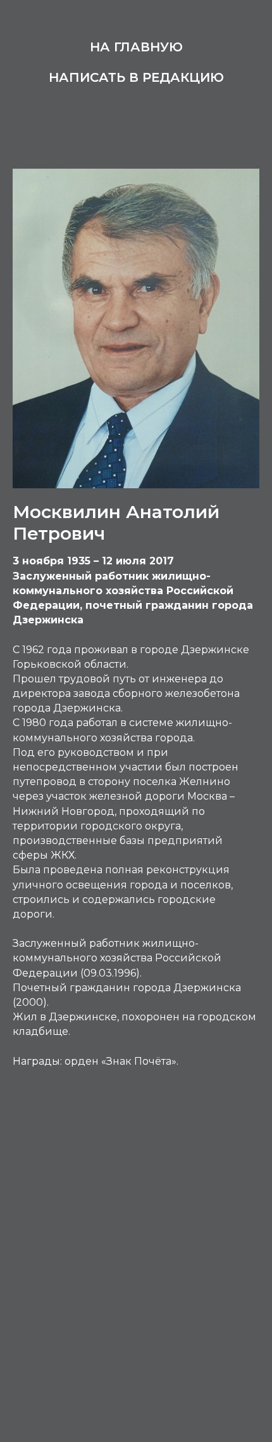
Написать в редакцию (136, 77)
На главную (136, 47)
